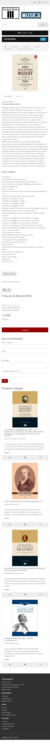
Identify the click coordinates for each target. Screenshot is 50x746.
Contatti (4, 696)
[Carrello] (43, 2)
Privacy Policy (6, 682)
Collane (37, 47)
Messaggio (5, 360)
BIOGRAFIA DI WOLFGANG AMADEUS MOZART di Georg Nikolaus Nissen (24, 569)
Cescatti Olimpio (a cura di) (14, 439)
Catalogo (14, 47)
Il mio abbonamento (9, 715)
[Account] (35, 2)
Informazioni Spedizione (10, 687)
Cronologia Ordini (8, 724)
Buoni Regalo (6, 712)
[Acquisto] (46, 2)
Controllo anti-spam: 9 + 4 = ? (12, 371)
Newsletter (5, 729)
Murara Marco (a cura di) (13, 573)
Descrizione (8, 96)
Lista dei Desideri (8, 726)
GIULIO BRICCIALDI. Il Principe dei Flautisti (23, 501)
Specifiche (19, 96)
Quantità (5, 319)
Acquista (25, 330)
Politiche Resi (6, 690)
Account (4, 721)
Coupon (4, 710)
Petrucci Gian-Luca (13, 305)
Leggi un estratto (9, 273)
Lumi (10, 737)
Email (3, 351)
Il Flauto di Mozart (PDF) (25, 49)
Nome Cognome (7, 342)
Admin (15, 737)
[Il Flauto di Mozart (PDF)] (25, 72)
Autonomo (8, 49)
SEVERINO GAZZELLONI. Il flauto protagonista (18, 639)
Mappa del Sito (7, 701)
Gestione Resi (6, 699)
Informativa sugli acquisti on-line (13, 685)
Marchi (4, 708)
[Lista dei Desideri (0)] (40, 2)
